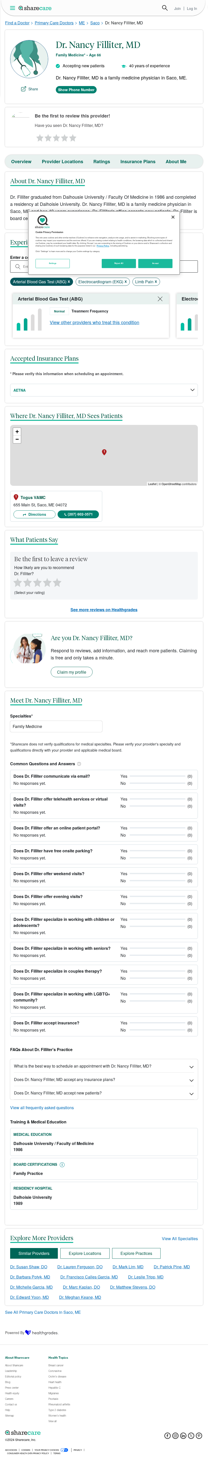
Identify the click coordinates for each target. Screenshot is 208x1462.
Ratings (101, 161)
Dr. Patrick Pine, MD (172, 1267)
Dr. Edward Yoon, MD (29, 1297)
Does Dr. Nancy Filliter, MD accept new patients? (58, 1093)
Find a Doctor (17, 23)
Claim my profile (71, 672)
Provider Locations (62, 161)
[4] (64, 136)
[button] (78, 764)
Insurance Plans (137, 161)
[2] (47, 136)
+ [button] (17, 431)
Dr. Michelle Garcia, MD (31, 1287)
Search (165, 8)
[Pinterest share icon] (199, 1437)
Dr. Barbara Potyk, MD (30, 1277)
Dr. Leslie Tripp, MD (146, 1277)
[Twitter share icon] (191, 1437)
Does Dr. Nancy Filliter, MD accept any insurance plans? (64, 1079)
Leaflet (152, 484)
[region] (104, 243)
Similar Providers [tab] (34, 1253)
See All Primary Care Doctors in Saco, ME (43, 1312)
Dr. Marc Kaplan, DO (81, 1287)
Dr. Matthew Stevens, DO (132, 1287)
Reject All (119, 263)
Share (33, 88)
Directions (36, 514)
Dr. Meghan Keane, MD (80, 1297)
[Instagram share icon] (175, 1437)
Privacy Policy (103, 245)
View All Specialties (180, 1238)
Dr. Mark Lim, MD (128, 1267)
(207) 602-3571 (80, 514)
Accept (155, 263)
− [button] (17, 439)
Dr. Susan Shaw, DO (28, 1267)
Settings (53, 263)
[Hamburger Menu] (13, 8)
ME (82, 23)
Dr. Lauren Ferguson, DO (79, 1267)
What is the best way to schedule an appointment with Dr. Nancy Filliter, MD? (82, 1066)
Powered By (14, 1332)
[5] (73, 136)
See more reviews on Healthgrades (104, 609)
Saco (95, 23)
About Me (176, 161)
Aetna (19, 390)
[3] (56, 136)
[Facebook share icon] (167, 1437)
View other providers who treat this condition (94, 322)
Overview (21, 161)
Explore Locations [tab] (85, 1253)
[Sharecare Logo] (35, 8)
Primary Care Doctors (54, 23)
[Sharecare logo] (61, 1433)
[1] (39, 136)
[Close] (173, 217)
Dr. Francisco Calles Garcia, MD (89, 1277)
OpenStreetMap (171, 484)
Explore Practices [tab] (136, 1253)
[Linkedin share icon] (183, 1437)
